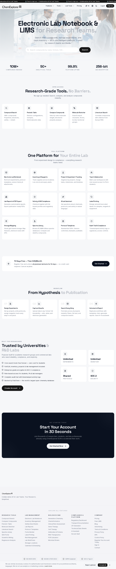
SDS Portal (5, 535)
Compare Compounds (9, 521)
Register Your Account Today (102, 541)
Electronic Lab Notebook (33, 518)
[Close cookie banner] (110, 565)
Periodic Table (7, 524)
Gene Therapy (53, 527)
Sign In (97, 545)
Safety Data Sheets (31, 524)
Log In (103, 6)
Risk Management (31, 537)
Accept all (102, 565)
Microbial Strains (53, 540)
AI (88, 6)
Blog (96, 524)
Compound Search (8, 518)
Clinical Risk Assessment (56, 524)
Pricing (79, 6)
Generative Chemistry (55, 518)
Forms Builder (29, 532)
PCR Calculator (53, 537)
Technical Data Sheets (79, 528)
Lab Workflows (30, 540)
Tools (59, 6)
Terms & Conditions (101, 529)
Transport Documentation (80, 523)
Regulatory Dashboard (79, 520)
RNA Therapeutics (54, 535)
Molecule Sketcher (8, 527)
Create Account (11, 388)
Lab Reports (29, 527)
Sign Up (110, 6)
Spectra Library (7, 532)
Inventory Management (33, 521)
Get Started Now (56, 446)
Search (85, 50)
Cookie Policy (99, 537)
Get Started (99, 264)
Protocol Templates (31, 529)
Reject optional (90, 565)
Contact (97, 548)
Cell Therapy (52, 529)
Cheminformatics (54, 521)
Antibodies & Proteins (55, 532)
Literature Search (7, 529)
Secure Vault (75, 534)
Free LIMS (98, 521)
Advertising (98, 527)
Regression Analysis (9, 540)
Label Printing (29, 535)
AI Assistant (75, 531)
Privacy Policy (99, 532)
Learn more (48, 566)
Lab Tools (68, 6)
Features (49, 6)
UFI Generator (76, 526)
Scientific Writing (7, 537)
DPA (96, 535)
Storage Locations (31, 543)
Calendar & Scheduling (32, 545)
